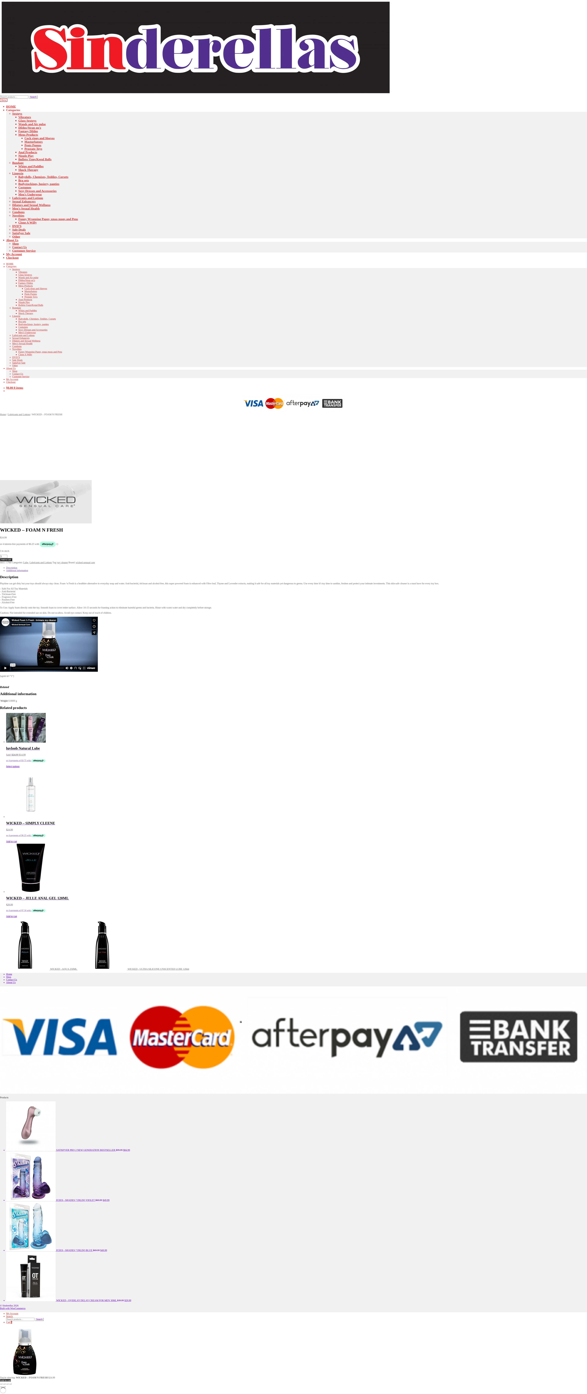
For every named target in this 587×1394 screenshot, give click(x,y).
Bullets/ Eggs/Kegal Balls (35, 159)
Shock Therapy (28, 169)
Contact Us (19, 247)
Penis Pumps (32, 145)
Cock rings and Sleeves (39, 138)
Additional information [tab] (17, 570)
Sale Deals (19, 229)
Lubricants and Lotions (27, 198)
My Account (14, 254)
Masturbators (33, 141)
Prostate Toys (33, 148)
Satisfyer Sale (21, 233)
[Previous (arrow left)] (1, 1386)
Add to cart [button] (11, 841)
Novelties (18, 215)
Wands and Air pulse (32, 124)
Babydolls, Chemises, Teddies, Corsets (43, 176)
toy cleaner (62, 562)
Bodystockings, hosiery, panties (38, 183)
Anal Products (27, 152)
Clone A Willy (27, 222)
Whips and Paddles (31, 166)
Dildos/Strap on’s (29, 127)
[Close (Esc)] (10, 1383)
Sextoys (17, 113)
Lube (25, 562)
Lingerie (17, 173)
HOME (11, 106)
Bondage (18, 162)
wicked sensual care (85, 562)
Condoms (18, 212)
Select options (13, 766)
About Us (12, 240)
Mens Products (28, 134)
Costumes (24, 187)
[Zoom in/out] (1, 1383)
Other (16, 236)
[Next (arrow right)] (4, 1386)
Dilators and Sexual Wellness (31, 205)
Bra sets (23, 180)
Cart (9, 1322)
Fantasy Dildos (28, 131)
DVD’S (16, 226)
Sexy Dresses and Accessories (37, 191)
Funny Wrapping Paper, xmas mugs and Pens (48, 219)
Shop (15, 243)
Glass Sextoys (27, 120)
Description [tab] (11, 567)
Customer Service (24, 250)
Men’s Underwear (30, 194)
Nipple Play (26, 155)
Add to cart (6, 559)
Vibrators (24, 117)
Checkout (12, 257)
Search (33, 97)
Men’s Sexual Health (26, 208)
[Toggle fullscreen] (4, 1383)
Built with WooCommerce (12, 1308)
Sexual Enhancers (24, 201)
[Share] (7, 1383)
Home (3, 414)
